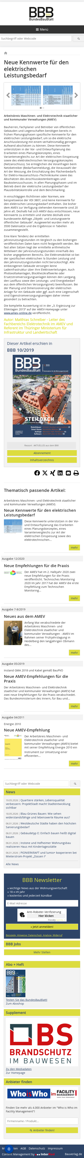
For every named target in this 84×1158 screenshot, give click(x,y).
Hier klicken (46, 916)
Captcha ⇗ (56, 920)
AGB (23, 1148)
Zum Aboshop (15, 1003)
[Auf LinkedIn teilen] (60, 475)
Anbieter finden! (43, 1130)
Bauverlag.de (73, 1154)
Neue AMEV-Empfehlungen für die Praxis (36, 679)
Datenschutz (37, 1148)
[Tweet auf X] (45, 475)
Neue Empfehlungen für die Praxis (36, 565)
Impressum (55, 1148)
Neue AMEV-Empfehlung (27, 730)
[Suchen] (78, 38)
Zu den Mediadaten (19, 1069)
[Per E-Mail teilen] (68, 473)
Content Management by (18, 1154)
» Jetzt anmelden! (42, 927)
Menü (44, 29)
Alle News (12, 864)
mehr (74, 547)
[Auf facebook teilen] (37, 475)
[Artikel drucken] (76, 473)
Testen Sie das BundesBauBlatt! (26, 1000)
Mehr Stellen (42, 952)
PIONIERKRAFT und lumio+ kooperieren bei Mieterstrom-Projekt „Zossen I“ (41, 854)
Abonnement (42, 453)
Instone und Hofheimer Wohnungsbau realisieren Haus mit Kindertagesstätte (38, 844)
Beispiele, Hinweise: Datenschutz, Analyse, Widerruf (34, 935)
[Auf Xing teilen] (53, 475)
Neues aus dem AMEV (24, 616)
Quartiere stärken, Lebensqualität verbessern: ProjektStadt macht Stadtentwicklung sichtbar (38, 803)
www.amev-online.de (18, 313)
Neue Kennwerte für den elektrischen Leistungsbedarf (40, 513)
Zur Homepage (15, 1073)
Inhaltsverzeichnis (42, 460)
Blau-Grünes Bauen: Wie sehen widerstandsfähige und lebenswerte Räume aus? (38, 815)
